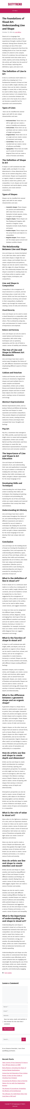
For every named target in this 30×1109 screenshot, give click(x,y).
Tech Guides (8, 973)
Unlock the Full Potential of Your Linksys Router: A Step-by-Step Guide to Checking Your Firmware (14, 1075)
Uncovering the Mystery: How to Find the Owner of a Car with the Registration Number (14, 1083)
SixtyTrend (17, 1104)
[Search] (23, 1039)
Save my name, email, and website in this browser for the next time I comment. (15, 1021)
